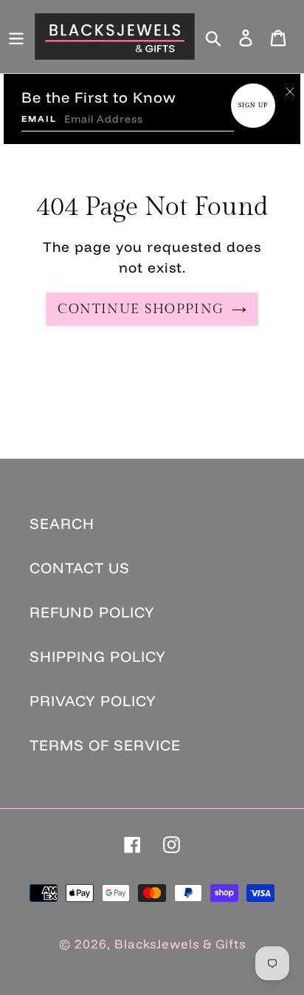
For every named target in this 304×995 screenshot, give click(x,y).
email (39, 118)
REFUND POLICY (92, 612)
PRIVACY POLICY (93, 700)
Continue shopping (141, 309)
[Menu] (16, 37)
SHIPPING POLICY (98, 656)
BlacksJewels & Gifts (180, 943)
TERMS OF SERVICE (105, 745)
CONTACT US (80, 567)
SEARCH (62, 523)
